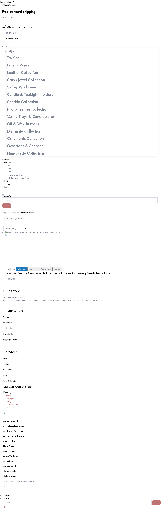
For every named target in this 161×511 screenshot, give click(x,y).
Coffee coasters (10, 471)
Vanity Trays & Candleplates (31, 116)
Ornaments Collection (25, 138)
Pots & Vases (18, 65)
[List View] (5, 224)
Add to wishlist (46, 269)
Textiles (13, 58)
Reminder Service (9, 334)
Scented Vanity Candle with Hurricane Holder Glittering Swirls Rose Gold (58, 273)
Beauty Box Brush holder (13, 436)
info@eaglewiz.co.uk (17, 27)
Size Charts (7, 369)
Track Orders (8, 328)
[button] (3, 193)
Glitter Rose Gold (11, 421)
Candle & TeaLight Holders (30, 94)
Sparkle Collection (22, 102)
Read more (11, 269)
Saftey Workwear (21, 87)
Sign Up (6, 317)
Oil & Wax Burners (23, 124)
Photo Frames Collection (28, 109)
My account (7, 322)
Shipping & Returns (10, 339)
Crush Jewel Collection (26, 80)
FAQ (5, 358)
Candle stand (9, 451)
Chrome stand (9, 466)
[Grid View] (4, 224)
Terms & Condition (10, 381)
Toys (10, 50)
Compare (58, 269)
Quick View (21, 269)
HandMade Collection (25, 153)
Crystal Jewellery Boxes (13, 426)
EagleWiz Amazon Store (17, 387)
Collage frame (9, 476)
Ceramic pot (8, 461)
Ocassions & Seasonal (25, 146)
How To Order (8, 375)
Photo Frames (9, 446)
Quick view (34, 269)
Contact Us (7, 364)
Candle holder (9, 441)
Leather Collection (22, 72)
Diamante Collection (24, 131)
